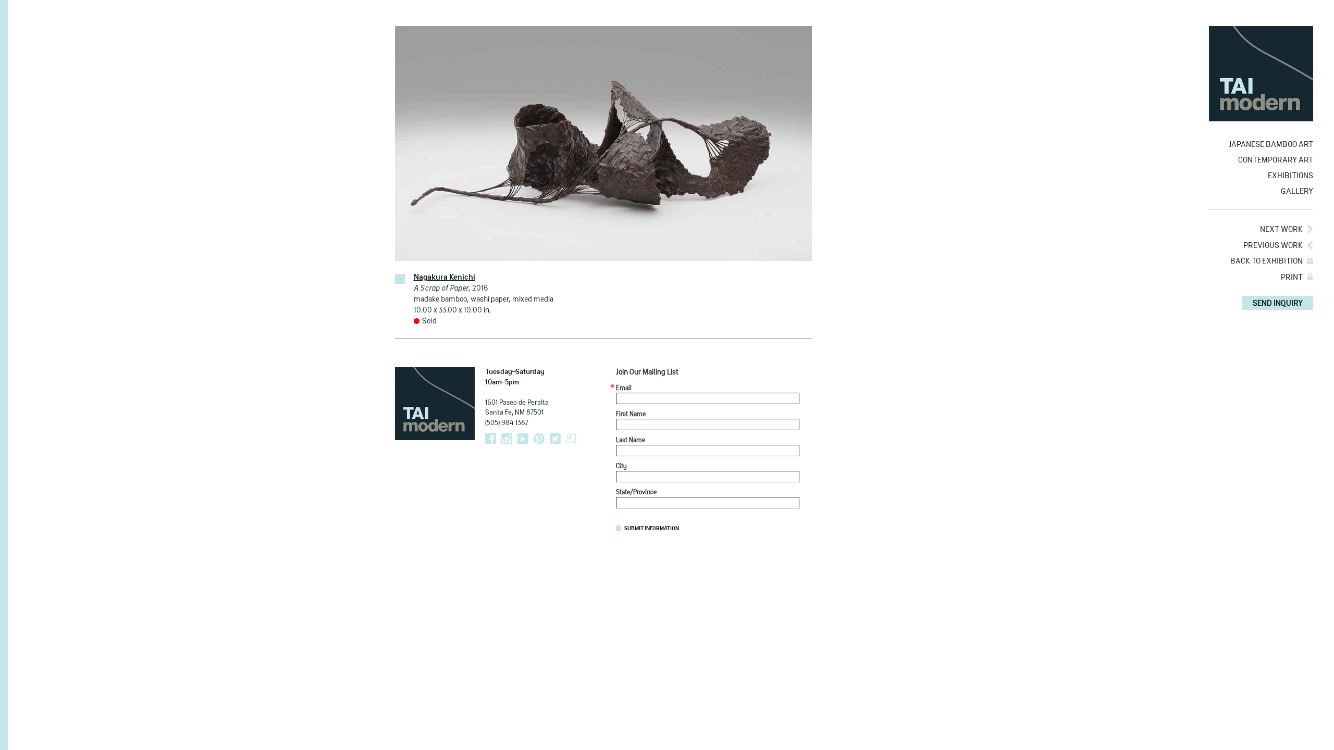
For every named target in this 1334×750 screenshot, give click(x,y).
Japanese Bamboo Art (1271, 144)
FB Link (490, 438)
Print (1292, 277)
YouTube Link (522, 438)
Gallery (1297, 191)
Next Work (1281, 229)
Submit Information (651, 528)
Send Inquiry (1278, 303)
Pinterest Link (539, 438)
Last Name (630, 441)
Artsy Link (571, 438)
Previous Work (1273, 245)
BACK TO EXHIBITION (1266, 261)
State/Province (636, 493)
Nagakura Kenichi (444, 277)
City (621, 467)
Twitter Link (555, 438)
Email (624, 388)
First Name (631, 414)
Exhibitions (1290, 176)
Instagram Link (506, 438)
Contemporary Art (1275, 160)
